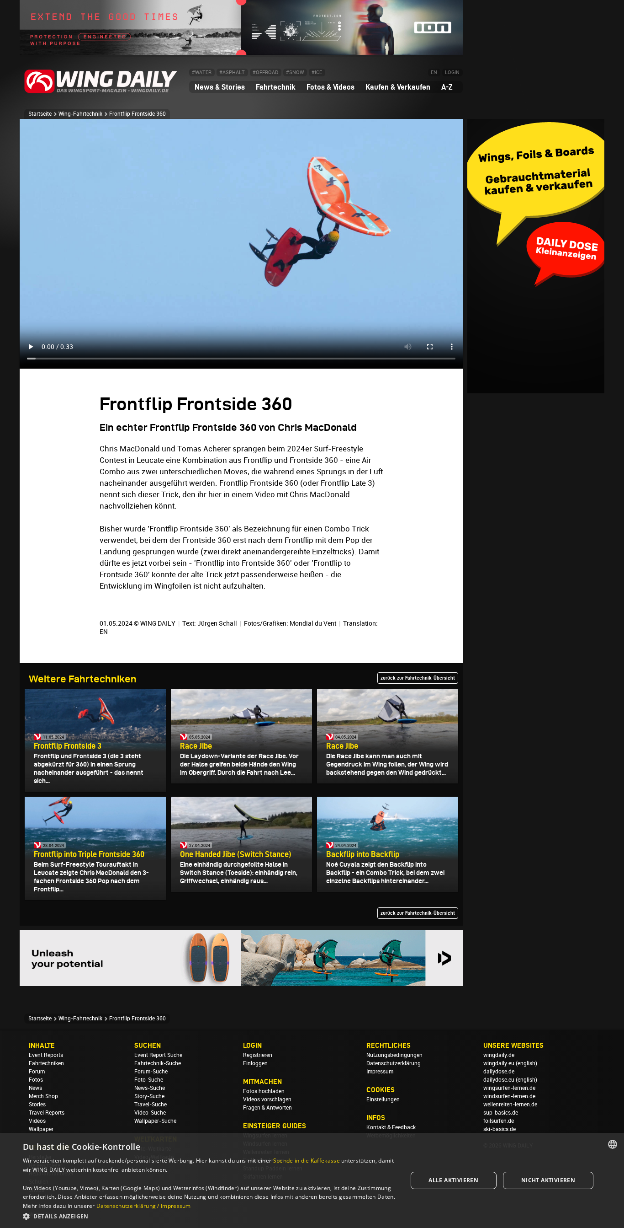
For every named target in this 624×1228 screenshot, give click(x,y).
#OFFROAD (265, 72)
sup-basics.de (500, 1113)
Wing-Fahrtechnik (80, 114)
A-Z (447, 87)
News (35, 1088)
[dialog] (312, 1180)
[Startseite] (101, 92)
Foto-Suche (148, 1080)
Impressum (379, 1071)
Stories (37, 1104)
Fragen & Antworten (267, 1108)
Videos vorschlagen (267, 1099)
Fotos (36, 1080)
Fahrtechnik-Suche (157, 1063)
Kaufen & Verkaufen (397, 87)
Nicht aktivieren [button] (548, 1180)
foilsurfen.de (498, 1121)
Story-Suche (149, 1096)
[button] (209, 1216)
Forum (37, 1071)
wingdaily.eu (498, 1063)
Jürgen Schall (217, 623)
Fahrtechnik (276, 87)
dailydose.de (498, 1071)
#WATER (202, 72)
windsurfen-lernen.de (509, 1096)
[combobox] (612, 1144)
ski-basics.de (499, 1129)
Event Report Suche (158, 1055)
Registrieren (257, 1055)
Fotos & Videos (330, 87)
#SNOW (295, 72)
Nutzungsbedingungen (394, 1055)
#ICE (317, 72)
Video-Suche (150, 1113)
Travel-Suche (150, 1104)
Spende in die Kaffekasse (306, 1160)
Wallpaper (41, 1129)
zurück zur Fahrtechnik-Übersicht (418, 678)
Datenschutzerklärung (393, 1063)
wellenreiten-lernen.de (510, 1104)
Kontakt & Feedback (391, 1127)
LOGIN (452, 72)
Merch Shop (43, 1096)
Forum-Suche (151, 1071)
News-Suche (149, 1088)
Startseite (40, 114)
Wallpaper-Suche (155, 1121)
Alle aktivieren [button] (453, 1180)
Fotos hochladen (264, 1091)
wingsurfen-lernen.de (509, 1088)
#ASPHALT (232, 72)
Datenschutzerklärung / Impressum (143, 1206)
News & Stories (220, 87)
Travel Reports (46, 1113)
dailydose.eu (498, 1080)
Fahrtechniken (46, 1063)
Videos (37, 1121)
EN (434, 72)
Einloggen (255, 1063)
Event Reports (46, 1055)
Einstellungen (383, 1099)
